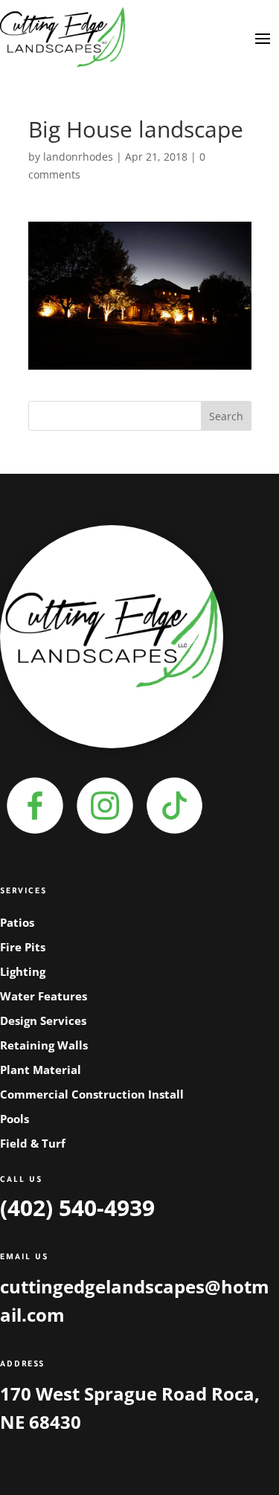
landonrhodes (78, 157)
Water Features (43, 995)
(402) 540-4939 (77, 1207)
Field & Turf (32, 1143)
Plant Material (40, 1069)
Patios (17, 922)
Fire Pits (22, 946)
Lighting (22, 971)
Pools (14, 1118)
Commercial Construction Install (92, 1094)
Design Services (43, 1020)
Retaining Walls (44, 1045)
